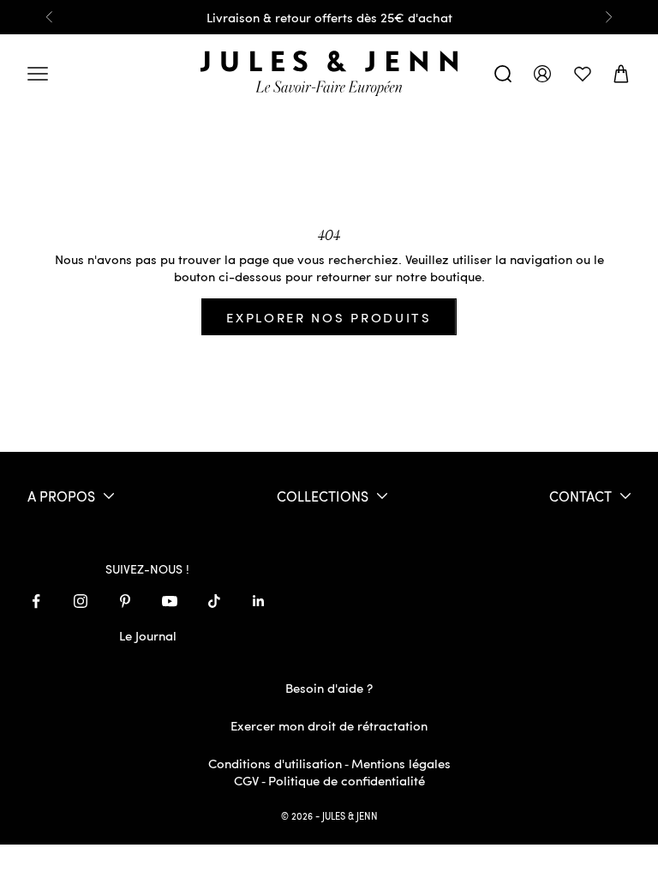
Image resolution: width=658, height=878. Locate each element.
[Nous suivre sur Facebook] (36, 601)
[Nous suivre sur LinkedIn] (258, 601)
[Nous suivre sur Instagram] (80, 601)
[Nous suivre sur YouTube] (169, 601)
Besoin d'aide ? (329, 687)
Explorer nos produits (329, 317)
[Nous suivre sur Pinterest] (125, 601)
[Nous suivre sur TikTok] (214, 601)
